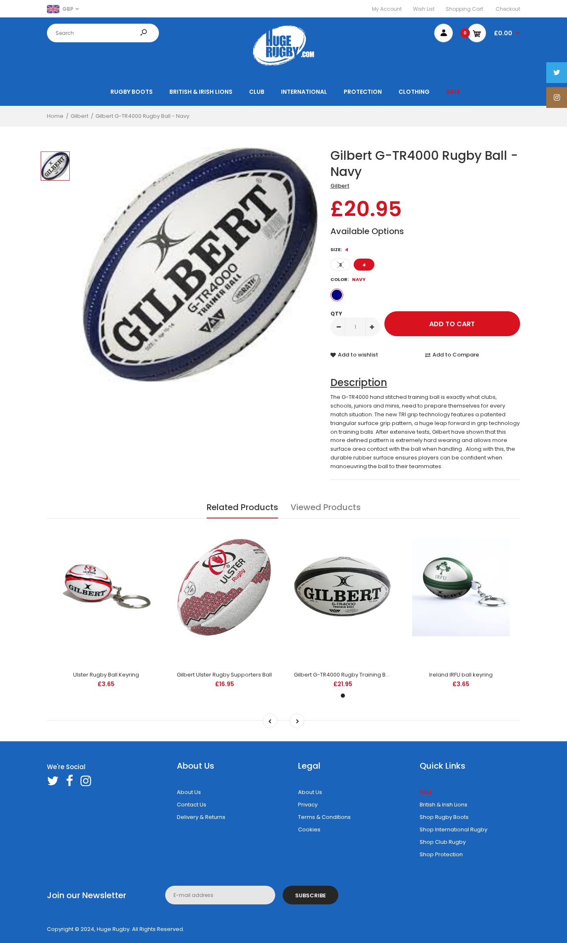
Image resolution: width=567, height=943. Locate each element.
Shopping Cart (464, 8)
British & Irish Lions (443, 805)
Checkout (508, 8)
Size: (339, 249)
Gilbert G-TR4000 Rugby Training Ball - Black (353, 675)
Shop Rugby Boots (444, 817)
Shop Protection (441, 854)
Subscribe (310, 895)
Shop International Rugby (453, 829)
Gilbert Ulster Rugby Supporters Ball (224, 675)
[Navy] (336, 294)
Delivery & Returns (201, 817)
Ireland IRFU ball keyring (461, 675)
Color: (348, 279)
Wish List (424, 8)
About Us (189, 792)
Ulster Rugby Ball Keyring (106, 675)
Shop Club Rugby (443, 842)
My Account (387, 8)
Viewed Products (326, 507)
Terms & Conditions (324, 817)
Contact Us (191, 805)
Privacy (308, 805)
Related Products (242, 507)
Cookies (309, 829)
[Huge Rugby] (283, 65)
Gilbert (339, 186)
